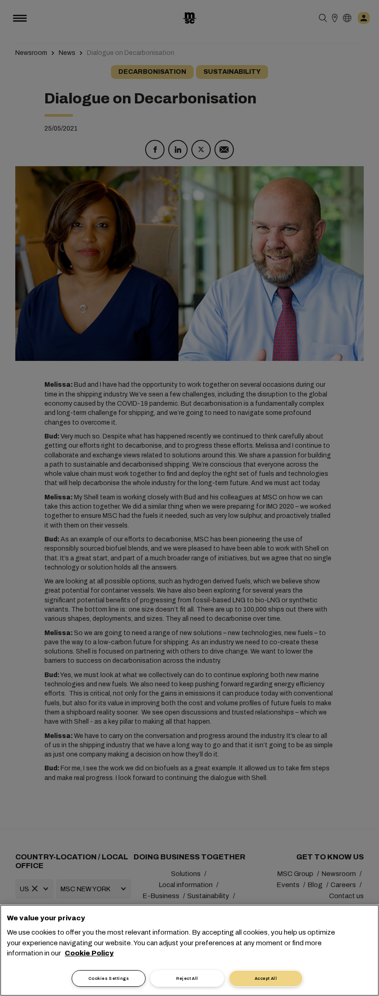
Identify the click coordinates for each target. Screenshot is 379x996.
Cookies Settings (108, 978)
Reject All (187, 978)
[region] (189, 950)
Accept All (266, 978)
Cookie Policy (89, 953)
